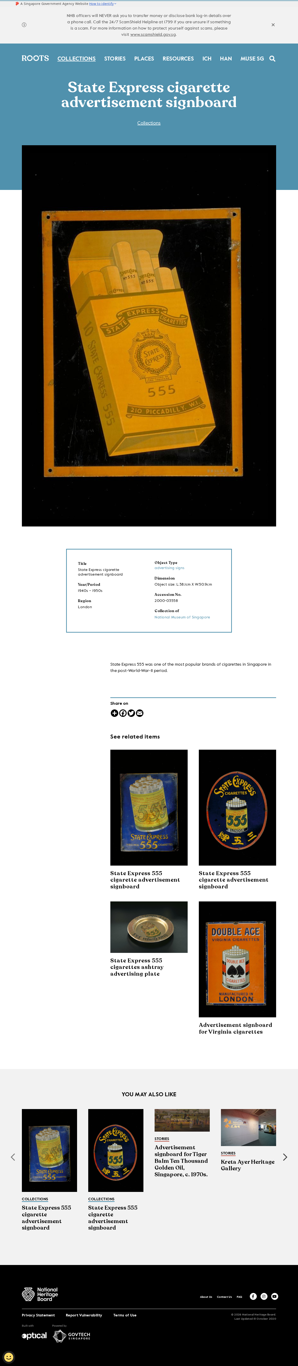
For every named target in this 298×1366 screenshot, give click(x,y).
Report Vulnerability (84, 1315)
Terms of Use (125, 1315)
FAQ (239, 1297)
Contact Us (224, 1297)
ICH (207, 58)
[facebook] (253, 1296)
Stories (115, 58)
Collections (77, 58)
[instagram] (264, 1296)
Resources (178, 58)
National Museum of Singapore (182, 617)
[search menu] (272, 56)
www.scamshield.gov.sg (153, 35)
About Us (206, 1297)
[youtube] (274, 1296)
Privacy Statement (38, 1315)
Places (144, 58)
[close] (273, 25)
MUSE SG (252, 58)
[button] (285, 1157)
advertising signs (170, 568)
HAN (226, 58)
